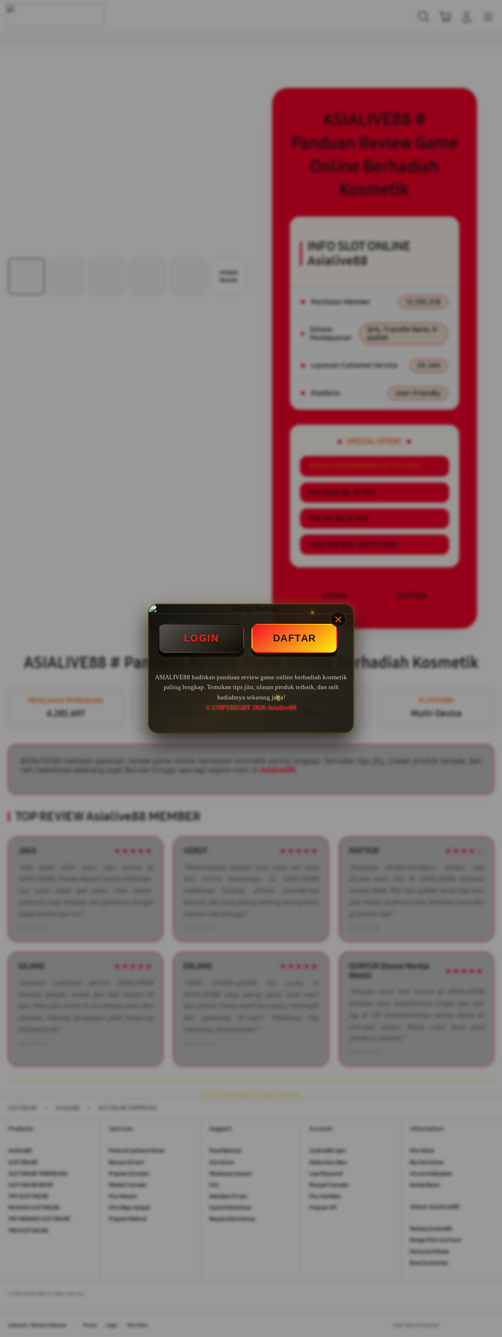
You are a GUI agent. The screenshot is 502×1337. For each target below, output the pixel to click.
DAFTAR (294, 638)
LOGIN (201, 638)
